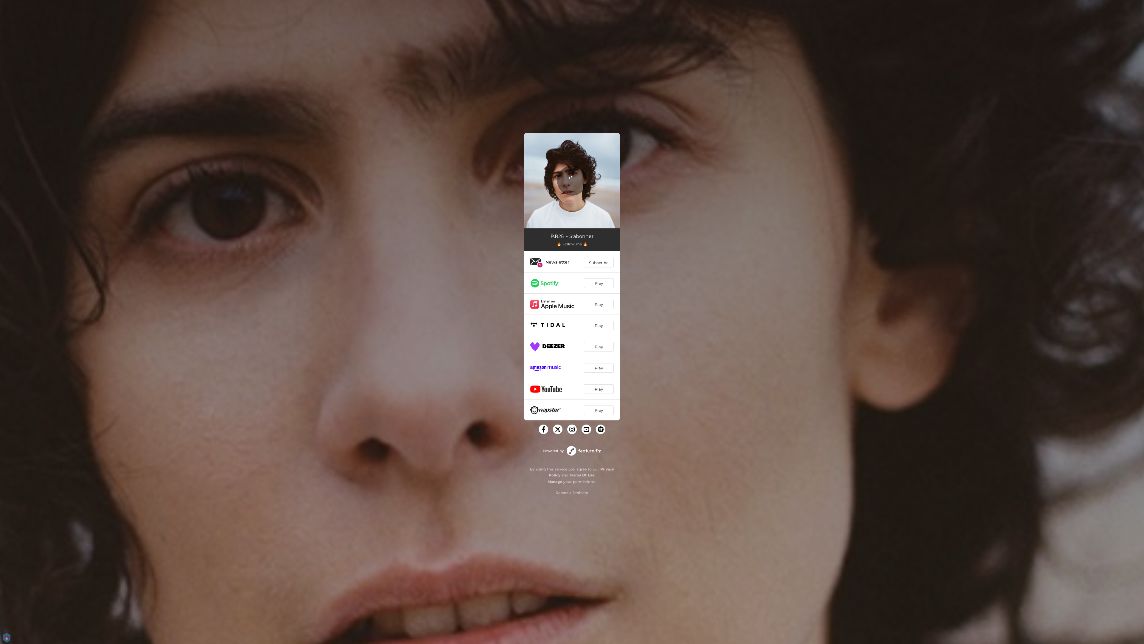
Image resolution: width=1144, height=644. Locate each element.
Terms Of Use (582, 475)
